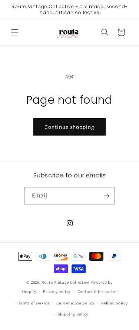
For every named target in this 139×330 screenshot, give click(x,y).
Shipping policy (73, 314)
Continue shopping (69, 126)
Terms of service (33, 303)
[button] (15, 32)
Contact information (97, 291)
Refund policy (114, 303)
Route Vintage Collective (65, 282)
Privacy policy (56, 291)
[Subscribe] (106, 195)
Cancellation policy (75, 303)
